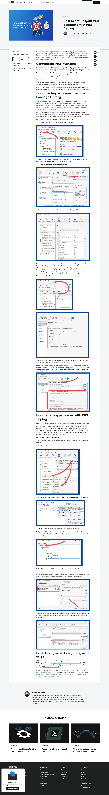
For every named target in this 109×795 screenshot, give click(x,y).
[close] (23, 769)
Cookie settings (85, 787)
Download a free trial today (45, 672)
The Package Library (43, 101)
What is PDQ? (87, 2)
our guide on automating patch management (66, 663)
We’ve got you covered (51, 667)
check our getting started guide (66, 87)
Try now (96, 2)
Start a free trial (12, 788)
